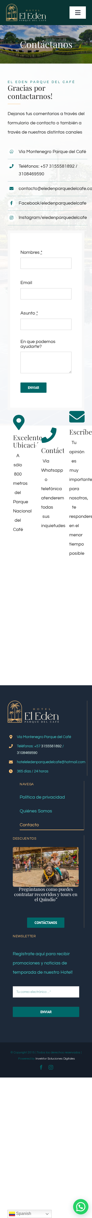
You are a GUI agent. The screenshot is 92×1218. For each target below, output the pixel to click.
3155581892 (62, 166)
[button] (80, 1206)
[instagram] (51, 1067)
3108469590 (31, 174)
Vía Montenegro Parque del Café (52, 151)
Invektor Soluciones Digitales (55, 1058)
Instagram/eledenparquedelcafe (53, 217)
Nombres (31, 252)
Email (26, 282)
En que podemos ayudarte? (37, 344)
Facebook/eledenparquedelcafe (52, 203)
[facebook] (41, 1067)
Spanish (23, 1213)
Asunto (29, 313)
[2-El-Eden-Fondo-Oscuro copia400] (26, 6)
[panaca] (46, 849)
